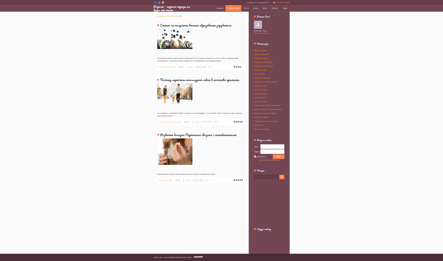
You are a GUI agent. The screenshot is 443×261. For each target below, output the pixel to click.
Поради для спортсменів (263, 66)
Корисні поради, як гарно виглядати (268, 109)
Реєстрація (258, 33)
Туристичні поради (261, 54)
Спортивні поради (261, 58)
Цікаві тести (258, 125)
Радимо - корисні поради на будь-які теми (171, 8)
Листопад (174, 16)
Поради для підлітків (168, 67)
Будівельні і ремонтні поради (265, 113)
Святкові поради (260, 101)
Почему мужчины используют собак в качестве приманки (199, 79)
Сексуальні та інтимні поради (171, 122)
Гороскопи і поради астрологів (266, 121)
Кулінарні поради (260, 86)
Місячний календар (282, 2)
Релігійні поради (260, 70)
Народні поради (260, 90)
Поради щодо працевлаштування (267, 105)
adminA (187, 180)
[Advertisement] (268, 204)
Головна (160, 16)
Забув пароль (264, 160)
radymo (191, 67)
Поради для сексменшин (263, 62)
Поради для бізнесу (261, 117)
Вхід (266, 33)
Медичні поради (167, 180)
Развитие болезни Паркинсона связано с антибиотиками (198, 134)
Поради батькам (260, 94)
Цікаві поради (259, 74)
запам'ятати (261, 157)
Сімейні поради (260, 97)
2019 (167, 16)
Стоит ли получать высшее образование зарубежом (195, 25)
